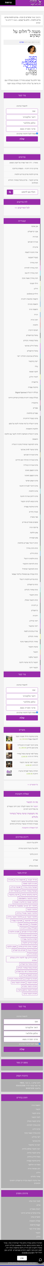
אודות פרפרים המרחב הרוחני (30, 1213)
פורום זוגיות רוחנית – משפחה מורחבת (25, 168)
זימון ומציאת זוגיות (34, 1169)
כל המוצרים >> (33, 785)
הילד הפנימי (32, 880)
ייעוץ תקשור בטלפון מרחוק (31, 1149)
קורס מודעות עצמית (33, 1161)
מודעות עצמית (16, 921)
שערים (35, 860)
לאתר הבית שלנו (34, 1201)
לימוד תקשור (31, 909)
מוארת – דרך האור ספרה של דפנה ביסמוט (24, 163)
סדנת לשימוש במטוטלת (28, 935)
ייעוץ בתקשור (13, 895)
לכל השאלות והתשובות (30, 828)
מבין (22, 1258)
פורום (38, 1205)
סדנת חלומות (13, 932)
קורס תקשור (31, 982)
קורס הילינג (32, 954)
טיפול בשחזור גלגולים (28, 891)
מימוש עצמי (23, 924)
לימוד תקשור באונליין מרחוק (26, 913)
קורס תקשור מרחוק (33, 1153)
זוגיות (10, 880)
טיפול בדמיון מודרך (29, 887)
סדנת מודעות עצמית (29, 939)
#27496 (21, 42)
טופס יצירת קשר (34, 1229)
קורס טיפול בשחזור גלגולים (26, 968)
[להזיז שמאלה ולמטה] (2, 3)
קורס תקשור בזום (18, 982)
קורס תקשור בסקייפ (29, 986)
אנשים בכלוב (33, 866)
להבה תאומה (31, 902)
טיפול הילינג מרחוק (33, 1157)
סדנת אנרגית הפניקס (29, 932)
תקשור (35, 806)
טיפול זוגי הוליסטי (34, 1165)
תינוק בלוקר (34, 854)
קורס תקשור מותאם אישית (26, 990)
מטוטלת (33, 924)
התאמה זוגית (20, 880)
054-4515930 (20, 1086)
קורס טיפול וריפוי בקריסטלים (26, 971)
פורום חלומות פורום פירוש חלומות (26, 174)
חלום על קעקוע (24, 20)
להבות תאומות (19, 902)
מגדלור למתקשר (30, 921)
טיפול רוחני (14, 891)
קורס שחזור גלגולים (15, 979)
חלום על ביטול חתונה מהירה (28, 848)
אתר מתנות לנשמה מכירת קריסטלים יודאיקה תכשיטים (25, 1182)
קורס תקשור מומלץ (33, 1121)
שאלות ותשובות (34, 1221)
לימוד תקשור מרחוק (14, 917)
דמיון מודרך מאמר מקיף (32, 1133)
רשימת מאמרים (35, 1209)
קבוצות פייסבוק (35, 1225)
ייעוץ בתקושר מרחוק (29, 895)
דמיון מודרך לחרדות (33, 1125)
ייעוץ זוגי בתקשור (34, 1145)
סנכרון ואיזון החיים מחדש (27, 946)
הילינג (38, 1173)
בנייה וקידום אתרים (13, 1263)
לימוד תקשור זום (30, 917)
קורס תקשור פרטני (29, 994)
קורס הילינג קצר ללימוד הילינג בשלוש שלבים (23, 959)
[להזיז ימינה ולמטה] (3, 3)
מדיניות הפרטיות (27, 1253)
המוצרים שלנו (35, 1217)
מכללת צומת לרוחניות (28, 928)
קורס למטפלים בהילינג (28, 975)
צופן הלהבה (11, 946)
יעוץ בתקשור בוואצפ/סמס (27, 898)
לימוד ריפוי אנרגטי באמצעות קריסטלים (23, 906)
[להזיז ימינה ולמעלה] (3, 2)
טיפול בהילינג (14, 887)
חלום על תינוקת (32, 843)
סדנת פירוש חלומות (29, 943)
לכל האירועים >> (22, 208)
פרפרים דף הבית (25, 17)
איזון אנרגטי (36, 1141)
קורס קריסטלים (30, 979)
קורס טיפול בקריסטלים (28, 964)
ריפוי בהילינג (36, 1137)
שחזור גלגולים (35, 1177)
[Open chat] (40, 1260)
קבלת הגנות (32, 950)
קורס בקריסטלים (18, 950)
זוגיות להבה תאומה (29, 883)
